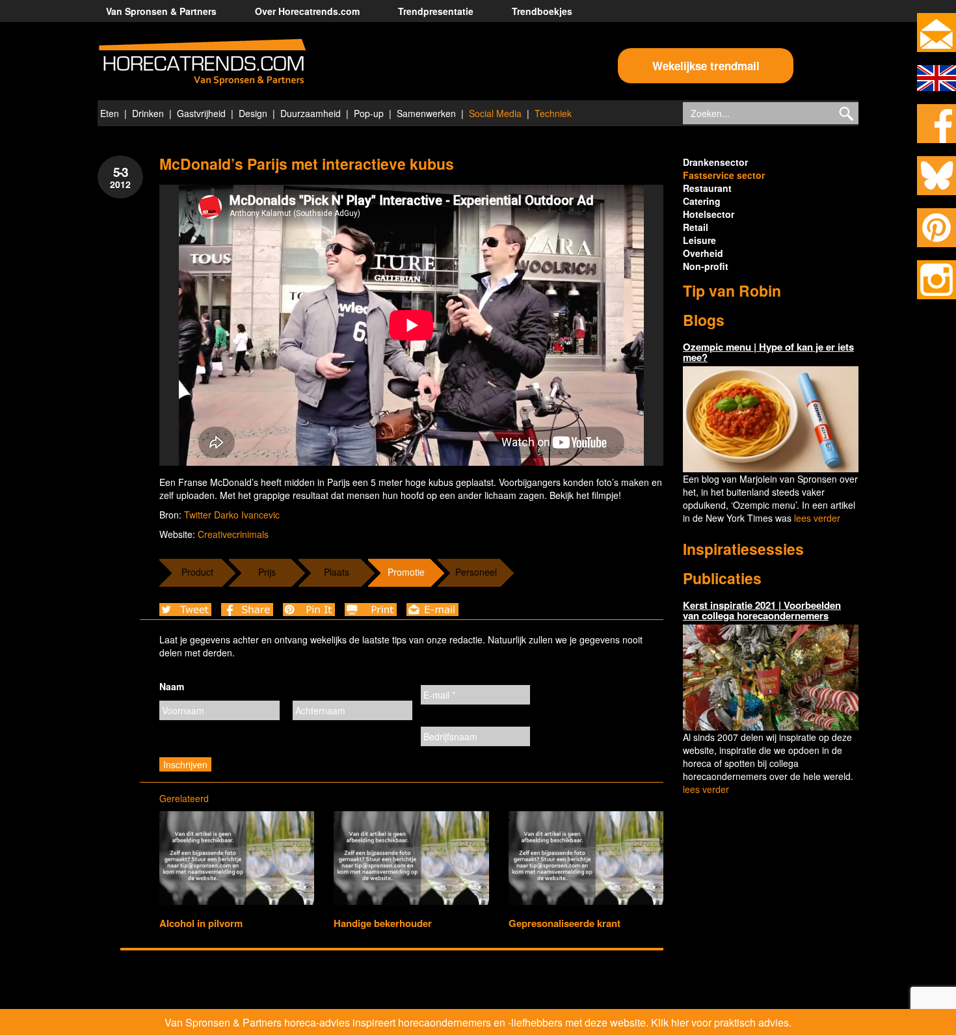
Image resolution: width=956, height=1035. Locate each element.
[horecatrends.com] (202, 62)
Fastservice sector (724, 174)
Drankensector (715, 161)
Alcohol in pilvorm (201, 923)
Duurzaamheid (310, 113)
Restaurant (707, 188)
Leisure (699, 240)
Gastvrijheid (201, 113)
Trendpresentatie (435, 11)
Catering (702, 201)
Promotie (406, 571)
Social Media (495, 113)
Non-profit (705, 266)
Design (253, 113)
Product (197, 571)
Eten (109, 113)
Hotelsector (708, 214)
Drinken (148, 113)
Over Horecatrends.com (307, 11)
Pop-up (369, 113)
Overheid (703, 253)
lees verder (817, 517)
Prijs (267, 571)
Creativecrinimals (233, 534)
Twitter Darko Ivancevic (232, 514)
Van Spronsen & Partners (161, 11)
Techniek (553, 113)
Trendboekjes (542, 11)
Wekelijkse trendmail (706, 66)
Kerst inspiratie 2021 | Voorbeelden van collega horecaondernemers (762, 610)
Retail (695, 227)
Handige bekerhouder (383, 923)
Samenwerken (426, 113)
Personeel (476, 571)
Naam (171, 686)
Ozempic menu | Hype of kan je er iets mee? (768, 352)
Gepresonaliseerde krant (564, 923)
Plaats (336, 571)
